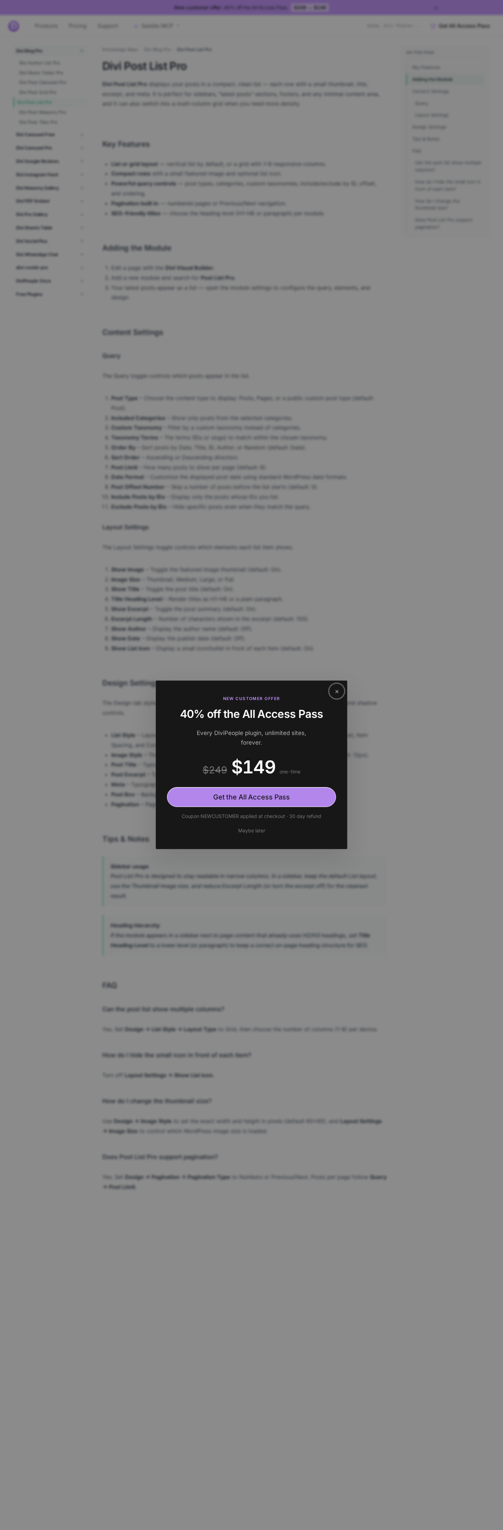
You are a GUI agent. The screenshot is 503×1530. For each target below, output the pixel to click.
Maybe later (251, 830)
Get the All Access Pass (251, 797)
